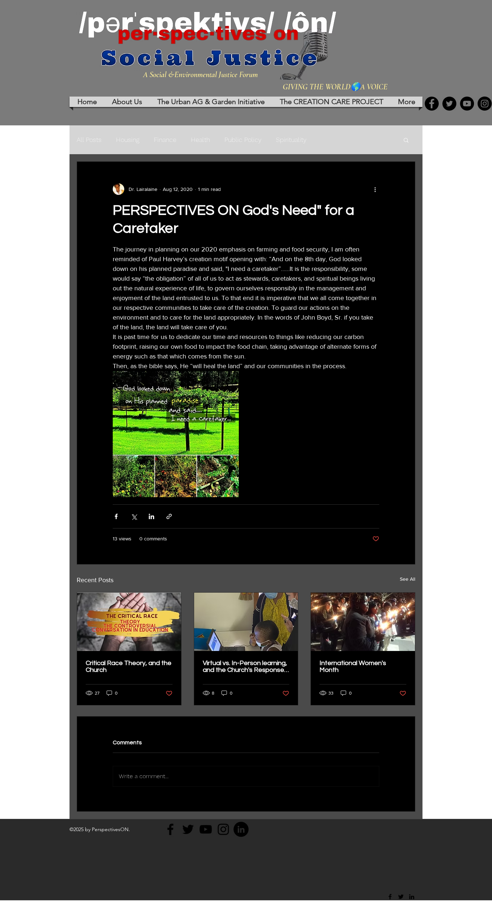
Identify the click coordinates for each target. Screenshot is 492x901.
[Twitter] (449, 104)
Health (200, 139)
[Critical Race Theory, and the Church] (129, 622)
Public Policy (242, 139)
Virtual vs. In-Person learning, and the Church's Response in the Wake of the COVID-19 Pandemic (245, 666)
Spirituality (291, 139)
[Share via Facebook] (116, 516)
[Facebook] (432, 104)
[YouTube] (467, 104)
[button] (406, 140)
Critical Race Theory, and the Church (128, 666)
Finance (165, 139)
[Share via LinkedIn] (151, 516)
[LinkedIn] (241, 829)
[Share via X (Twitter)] (133, 516)
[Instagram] (485, 104)
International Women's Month (352, 666)
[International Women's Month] (363, 622)
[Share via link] (169, 516)
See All (407, 579)
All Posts (89, 139)
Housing (127, 139)
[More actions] (375, 189)
